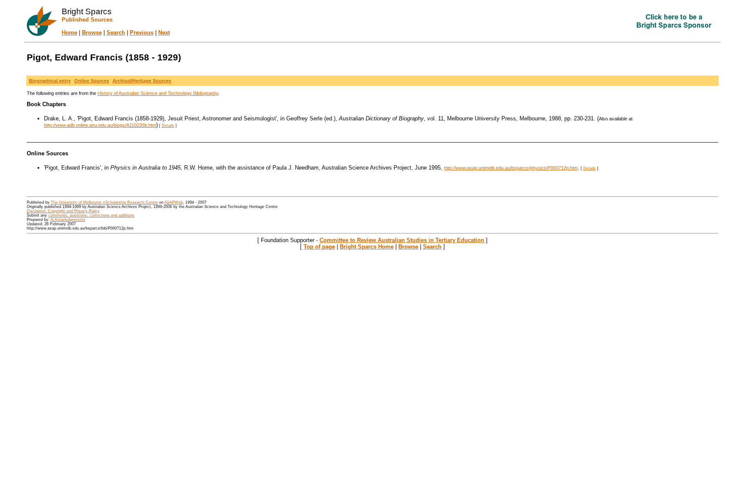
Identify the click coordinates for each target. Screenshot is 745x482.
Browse (92, 32)
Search (115, 32)
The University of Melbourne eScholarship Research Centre (104, 202)
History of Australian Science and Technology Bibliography (157, 93)
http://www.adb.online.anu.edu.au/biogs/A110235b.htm (100, 125)
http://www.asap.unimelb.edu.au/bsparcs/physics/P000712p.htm (511, 167)
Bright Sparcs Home (367, 246)
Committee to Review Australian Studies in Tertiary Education (401, 240)
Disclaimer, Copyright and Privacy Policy (63, 211)
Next (164, 32)
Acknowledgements (67, 219)
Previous (141, 32)
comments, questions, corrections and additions (91, 215)
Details (168, 125)
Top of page (319, 246)
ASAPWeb (173, 202)
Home (69, 32)
